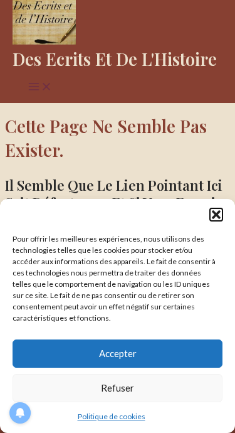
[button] (216, 214)
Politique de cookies (111, 416)
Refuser (117, 387)
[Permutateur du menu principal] (40, 87)
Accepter (118, 353)
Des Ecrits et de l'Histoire (115, 58)
